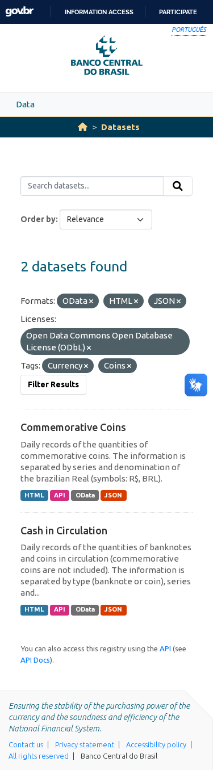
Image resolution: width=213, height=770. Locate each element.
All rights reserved (39, 756)
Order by (38, 219)
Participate (178, 12)
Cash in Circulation (63, 530)
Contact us (26, 744)
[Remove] (91, 301)
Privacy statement (84, 744)
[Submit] (178, 186)
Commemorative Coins (73, 427)
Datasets (120, 127)
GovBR (19, 11)
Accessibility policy (156, 744)
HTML (34, 495)
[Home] (82, 127)
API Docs (35, 660)
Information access (99, 12)
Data (25, 104)
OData (85, 495)
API (59, 495)
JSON (113, 495)
